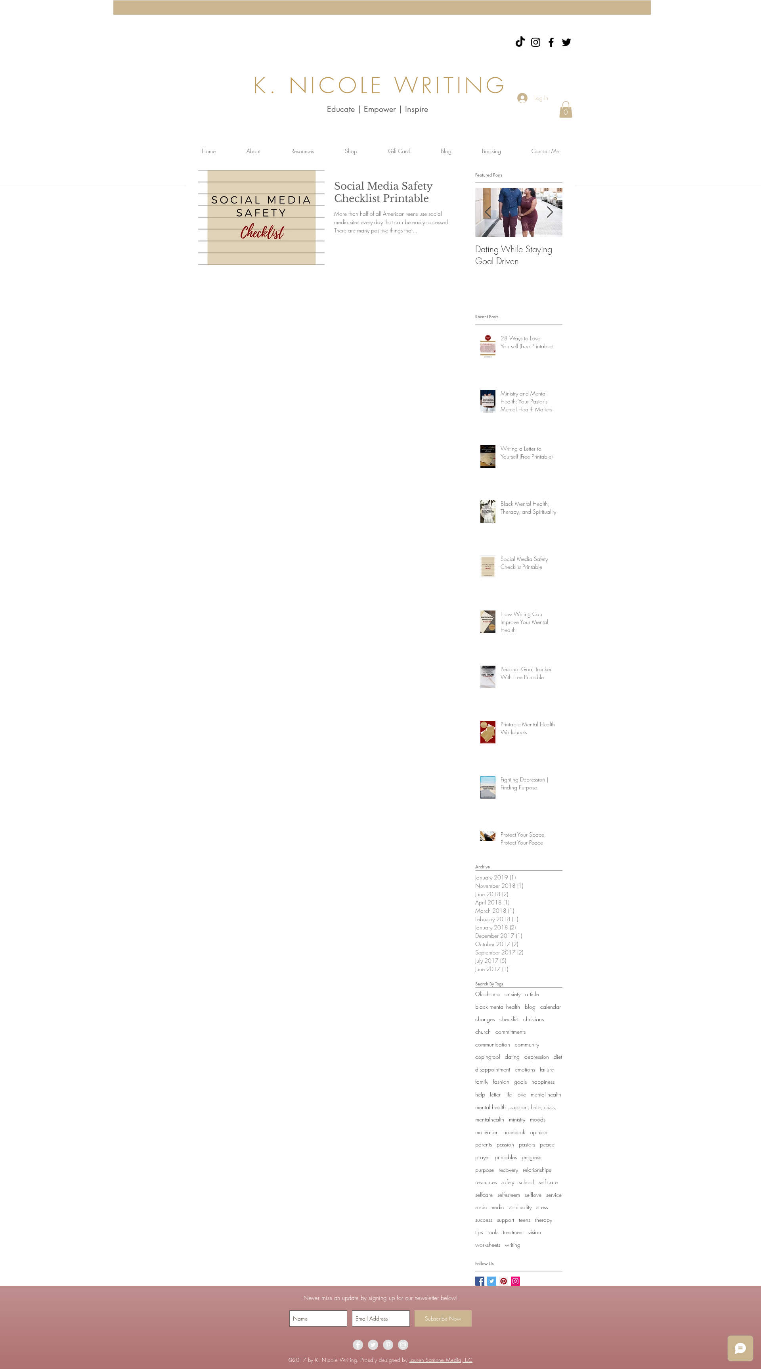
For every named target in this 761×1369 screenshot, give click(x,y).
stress (542, 1207)
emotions (525, 1069)
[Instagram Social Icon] (515, 1281)
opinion (538, 1132)
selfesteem (508, 1194)
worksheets (487, 1244)
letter (495, 1094)
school (526, 1182)
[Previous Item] (487, 212)
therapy (543, 1219)
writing (512, 1244)
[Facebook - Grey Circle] (358, 1345)
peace (547, 1144)
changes (485, 1019)
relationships (537, 1169)
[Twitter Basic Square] (491, 1281)
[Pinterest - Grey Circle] (388, 1345)
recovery (508, 1169)
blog (530, 1006)
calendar (550, 1006)
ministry (517, 1119)
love (521, 1094)
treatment (513, 1232)
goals (520, 1081)
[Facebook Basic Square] (479, 1281)
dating (512, 1056)
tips (479, 1232)
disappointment (492, 1069)
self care (548, 1182)
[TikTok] (520, 42)
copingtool (487, 1056)
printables (506, 1157)
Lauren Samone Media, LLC (440, 1359)
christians (533, 1019)
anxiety (512, 994)
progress (531, 1157)
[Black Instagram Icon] (536, 42)
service (554, 1194)
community (527, 1044)
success (483, 1219)
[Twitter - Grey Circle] (373, 1345)
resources (486, 1182)
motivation (487, 1132)
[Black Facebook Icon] (551, 42)
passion (505, 1144)
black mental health (497, 1006)
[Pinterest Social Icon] (503, 1281)
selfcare (484, 1194)
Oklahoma (487, 994)
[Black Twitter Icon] (566, 42)
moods (537, 1119)
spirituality (520, 1207)
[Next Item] (549, 212)
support (505, 1219)
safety (507, 1182)
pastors (527, 1144)
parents (483, 1144)
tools (493, 1232)
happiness (543, 1081)
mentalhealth (489, 1119)
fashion (501, 1081)
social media (490, 1207)
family (481, 1081)
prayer (482, 1157)
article (532, 994)
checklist (508, 1019)
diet (558, 1056)
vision (534, 1232)
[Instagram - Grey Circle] (403, 1345)
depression (536, 1056)
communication (492, 1044)
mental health (546, 1094)
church (483, 1031)
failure (547, 1069)
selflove (533, 1194)
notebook (514, 1132)
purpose (484, 1169)
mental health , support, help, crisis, (515, 1107)
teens (524, 1219)
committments (510, 1031)
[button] (566, 109)
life (508, 1094)
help (480, 1094)
